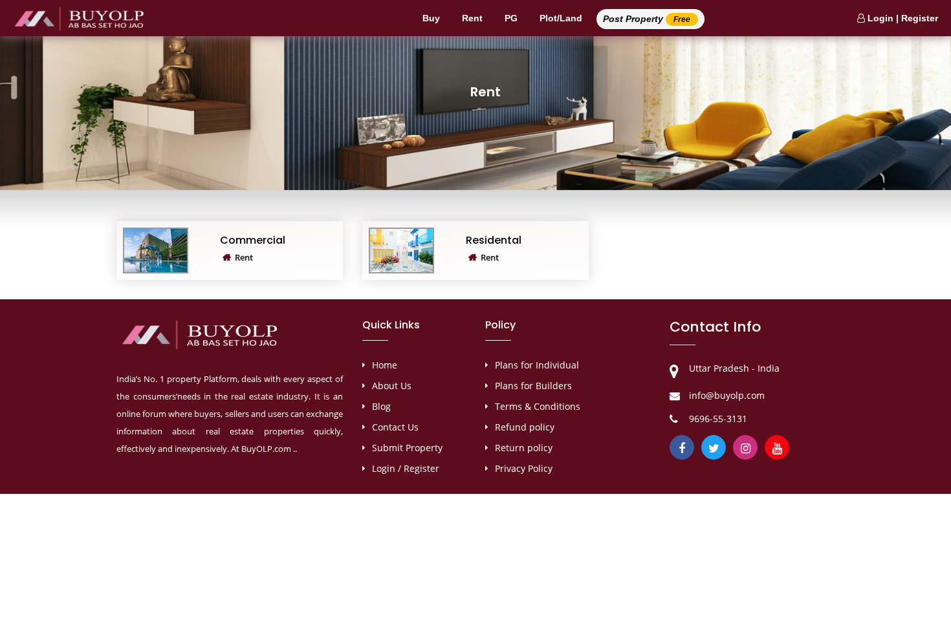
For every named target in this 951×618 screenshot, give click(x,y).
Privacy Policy (523, 468)
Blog (381, 406)
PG (511, 18)
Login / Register (405, 468)
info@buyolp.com (727, 395)
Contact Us (395, 427)
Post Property (646, 19)
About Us (391, 385)
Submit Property (407, 448)
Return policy (523, 448)
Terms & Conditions (537, 406)
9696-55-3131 (718, 418)
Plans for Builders (533, 385)
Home (384, 365)
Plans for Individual (537, 365)
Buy (431, 18)
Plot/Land (561, 18)
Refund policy (524, 427)
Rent (472, 18)
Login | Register (901, 18)
